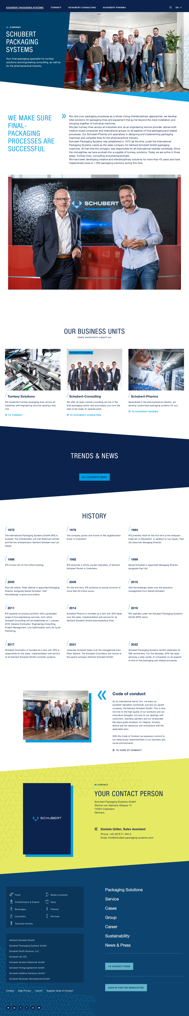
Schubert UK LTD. (18, 956)
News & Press (118, 944)
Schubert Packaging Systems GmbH (28, 945)
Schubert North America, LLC (24, 951)
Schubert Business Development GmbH (29, 978)
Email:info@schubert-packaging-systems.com (127, 837)
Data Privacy (24, 990)
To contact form (119, 966)
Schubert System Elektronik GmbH (27, 962)
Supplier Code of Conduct (60, 990)
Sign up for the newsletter (126, 987)
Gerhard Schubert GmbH (22, 940)
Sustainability (117, 935)
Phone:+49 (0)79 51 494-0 (116, 833)
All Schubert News (94, 477)
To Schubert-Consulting (85, 415)
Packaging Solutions (124, 889)
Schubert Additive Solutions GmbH (27, 973)
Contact (10, 990)
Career (111, 926)
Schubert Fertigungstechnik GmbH (26, 967)
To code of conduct (129, 750)
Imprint (38, 990)
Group (111, 917)
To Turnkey (15, 415)
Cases (111, 907)
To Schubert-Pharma (145, 411)
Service (112, 898)
